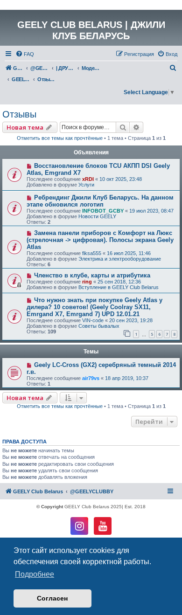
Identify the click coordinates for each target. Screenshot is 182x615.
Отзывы (19, 114)
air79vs (90, 378)
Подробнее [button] (34, 574)
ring (87, 281)
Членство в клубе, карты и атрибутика (92, 275)
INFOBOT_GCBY (103, 211)
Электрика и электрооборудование (119, 259)
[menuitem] (24, 54)
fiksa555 (91, 253)
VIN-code (93, 320)
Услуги (86, 184)
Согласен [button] (52, 598)
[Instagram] (79, 526)
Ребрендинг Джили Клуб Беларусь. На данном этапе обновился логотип (100, 201)
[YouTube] (103, 526)
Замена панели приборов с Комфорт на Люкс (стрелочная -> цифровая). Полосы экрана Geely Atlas (100, 239)
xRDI (88, 179)
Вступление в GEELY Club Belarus (118, 287)
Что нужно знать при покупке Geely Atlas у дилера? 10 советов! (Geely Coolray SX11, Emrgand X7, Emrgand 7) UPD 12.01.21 (94, 307)
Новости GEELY (97, 216)
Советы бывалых (98, 326)
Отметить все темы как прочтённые (60, 138)
